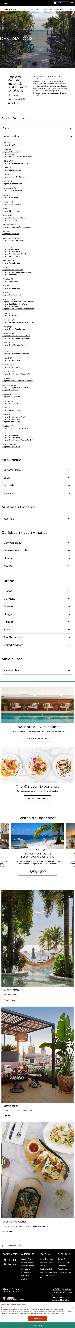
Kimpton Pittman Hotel (11, 211)
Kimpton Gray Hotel (10, 197)
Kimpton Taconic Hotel (11, 263)
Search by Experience (37, 818)
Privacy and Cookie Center (48, 1272)
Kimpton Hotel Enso (10, 390)
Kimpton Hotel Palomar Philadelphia (16, 338)
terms (5, 1311)
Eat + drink (36, 9)
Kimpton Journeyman (10, 281)
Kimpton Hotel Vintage (11, 360)
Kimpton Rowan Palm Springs (13, 329)
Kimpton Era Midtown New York (14, 304)
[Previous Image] (32, 849)
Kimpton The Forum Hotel (12, 190)
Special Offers (26, 1259)
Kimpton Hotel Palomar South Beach (16, 272)
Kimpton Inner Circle (27, 1269)
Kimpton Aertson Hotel (11, 288)
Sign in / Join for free (62, 3)
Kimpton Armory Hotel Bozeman (14, 177)
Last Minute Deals (27, 1262)
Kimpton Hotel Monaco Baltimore (15, 163)
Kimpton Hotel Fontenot (11, 295)
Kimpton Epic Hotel (9, 275)
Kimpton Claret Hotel (10, 220)
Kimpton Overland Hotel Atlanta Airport (17, 157)
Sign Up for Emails (64, 1262)
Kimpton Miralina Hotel (11, 410)
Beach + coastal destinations (37, 856)
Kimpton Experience (46, 1259)
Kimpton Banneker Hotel (11, 435)
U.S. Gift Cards (26, 1272)
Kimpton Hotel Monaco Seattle (14, 417)
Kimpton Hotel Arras (10, 145)
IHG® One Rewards (27, 1266)
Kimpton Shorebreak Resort (13, 241)
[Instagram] (14, 1260)
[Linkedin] (10, 1264)
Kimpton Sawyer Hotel (11, 367)
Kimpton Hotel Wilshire (11, 252)
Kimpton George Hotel (11, 438)
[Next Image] (43, 849)
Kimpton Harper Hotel (10, 234)
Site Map (24, 1279)
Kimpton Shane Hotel (10, 154)
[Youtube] (14, 1264)
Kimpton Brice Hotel (10, 403)
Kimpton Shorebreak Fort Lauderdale (16, 227)
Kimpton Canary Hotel (11, 397)
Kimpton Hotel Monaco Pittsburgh (15, 354)
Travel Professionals (64, 1269)
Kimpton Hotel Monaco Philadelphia (16, 336)
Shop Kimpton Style (46, 1269)
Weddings (58, 9)
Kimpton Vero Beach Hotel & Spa (15, 428)
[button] (72, 3)
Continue (37, 1318)
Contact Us (61, 1259)
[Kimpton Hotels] (7, 3)
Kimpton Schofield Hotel (11, 204)
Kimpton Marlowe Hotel (11, 170)
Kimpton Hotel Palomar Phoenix (14, 345)
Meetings (48, 9)
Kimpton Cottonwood (10, 315)
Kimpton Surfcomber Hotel (12, 270)
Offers (69, 9)
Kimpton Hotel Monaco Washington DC (17, 440)
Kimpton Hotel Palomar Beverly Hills (16, 254)
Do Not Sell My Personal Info (47, 1276)
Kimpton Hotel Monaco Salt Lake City (16, 374)
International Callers (64, 1272)
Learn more (57, 1297)
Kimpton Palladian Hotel (11, 422)
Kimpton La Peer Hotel (11, 256)
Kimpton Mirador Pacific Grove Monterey (18, 322)
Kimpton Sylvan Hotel (10, 152)
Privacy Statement (11, 1313)
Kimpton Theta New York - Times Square (18, 309)
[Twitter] (10, 1260)
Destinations (10, 9)
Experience (24, 9)
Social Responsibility (46, 1262)
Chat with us (25, 1276)
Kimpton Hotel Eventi (10, 306)
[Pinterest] (5, 1264)
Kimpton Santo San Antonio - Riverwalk (17, 381)
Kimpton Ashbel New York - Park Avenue (18, 302)
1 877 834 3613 (17, 1300)
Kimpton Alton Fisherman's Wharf (15, 387)
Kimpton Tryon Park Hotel (12, 184)
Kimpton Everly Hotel (10, 249)
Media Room (62, 1266)
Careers (42, 1266)
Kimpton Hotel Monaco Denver (14, 218)
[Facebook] (5, 1260)
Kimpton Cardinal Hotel (11, 447)
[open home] (3, 1246)
